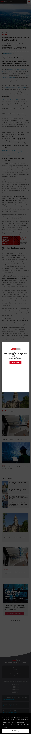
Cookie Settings (15, 731)
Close (27, 343)
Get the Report (15, 362)
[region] (15, 723)
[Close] (29, 715)
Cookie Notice (5, 727)
